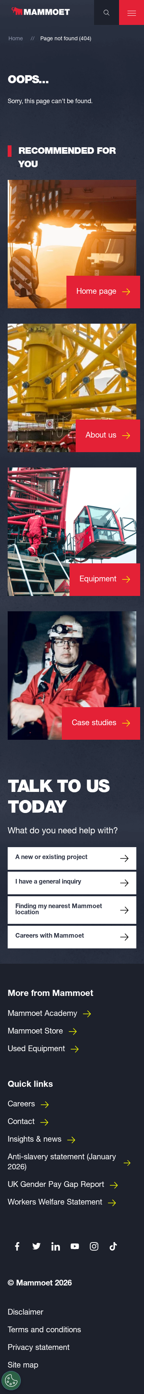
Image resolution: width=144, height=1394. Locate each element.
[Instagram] (94, 1246)
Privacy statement (39, 1348)
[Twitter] (36, 1246)
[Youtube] (74, 1246)
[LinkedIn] (55, 1246)
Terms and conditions (44, 1331)
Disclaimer (25, 1313)
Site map (23, 1366)
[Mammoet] (40, 15)
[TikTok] (113, 1246)
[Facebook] (17, 1246)
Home (15, 39)
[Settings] (11, 1380)
